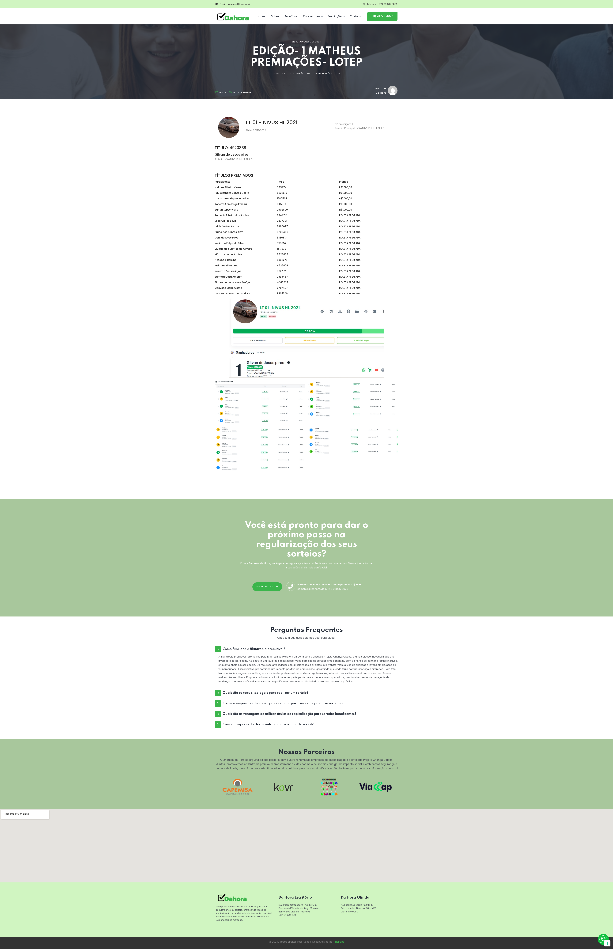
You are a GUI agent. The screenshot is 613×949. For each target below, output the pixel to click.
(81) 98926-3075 (388, 4)
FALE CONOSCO (265, 587)
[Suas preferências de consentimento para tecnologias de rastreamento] (607, 943)
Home (276, 74)
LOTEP (287, 74)
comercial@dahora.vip (239, 4)
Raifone (339, 941)
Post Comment (242, 93)
